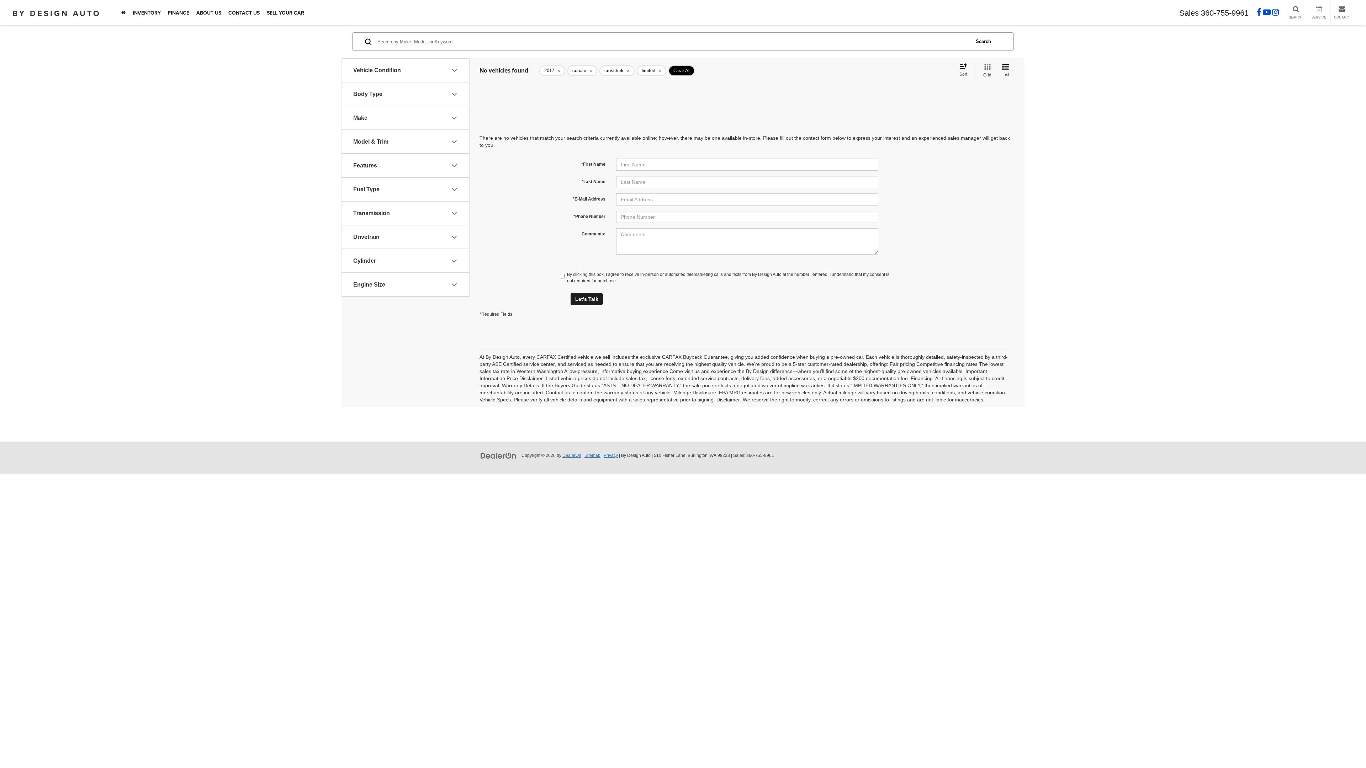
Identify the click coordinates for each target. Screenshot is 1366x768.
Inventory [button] (147, 12)
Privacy (611, 455)
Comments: (593, 233)
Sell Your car (285, 12)
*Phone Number (589, 216)
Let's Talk (586, 299)
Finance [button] (178, 12)
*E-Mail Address (589, 199)
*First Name (593, 164)
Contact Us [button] (244, 12)
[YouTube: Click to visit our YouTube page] (1267, 13)
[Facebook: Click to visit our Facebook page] (1259, 13)
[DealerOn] (498, 455)
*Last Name (593, 181)
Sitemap (592, 455)
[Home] (123, 12)
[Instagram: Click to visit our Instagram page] (1275, 13)
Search (983, 41)
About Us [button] (208, 12)
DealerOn (571, 455)
